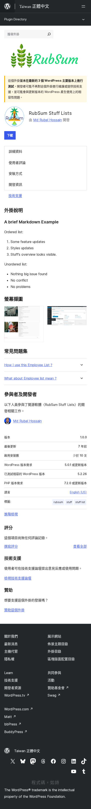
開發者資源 (12, 688)
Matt (10, 717)
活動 (51, 680)
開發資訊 (15, 184)
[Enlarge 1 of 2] (38, 312)
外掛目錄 (54, 651)
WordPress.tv (16, 695)
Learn (8, 673)
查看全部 (80, 546)
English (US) (78, 492)
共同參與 (54, 673)
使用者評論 (17, 163)
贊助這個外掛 (14, 610)
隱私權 (9, 659)
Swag (54, 695)
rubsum (58, 502)
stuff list (80, 502)
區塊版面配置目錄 (61, 659)
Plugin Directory (15, 19)
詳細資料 (15, 151)
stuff (69, 502)
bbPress (12, 724)
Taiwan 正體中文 (27, 751)
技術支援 (15, 195)
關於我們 (11, 636)
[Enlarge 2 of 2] (81, 312)
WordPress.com (18, 709)
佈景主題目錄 (58, 644)
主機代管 (11, 651)
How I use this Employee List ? (28, 365)
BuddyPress (15, 732)
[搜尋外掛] (49, 34)
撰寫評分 (11, 546)
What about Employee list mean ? (30, 378)
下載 (10, 135)
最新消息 (11, 644)
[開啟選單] (84, 6)
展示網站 (54, 636)
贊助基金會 (58, 688)
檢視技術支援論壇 (17, 578)
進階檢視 (11, 514)
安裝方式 (15, 173)
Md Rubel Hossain (47, 120)
